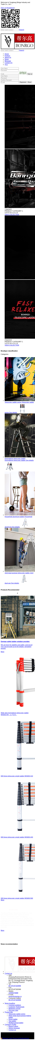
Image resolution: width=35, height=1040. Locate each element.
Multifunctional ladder (16, 1023)
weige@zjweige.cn (15, 996)
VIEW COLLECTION (12, 214)
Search (21, 30)
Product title (9, 1012)
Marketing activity (15, 1008)
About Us (8, 57)
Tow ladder (12, 1021)
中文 (6, 64)
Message (8, 61)
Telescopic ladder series (17, 1014)
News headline (10, 1003)
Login (10, 1038)
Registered (10, 8)
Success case (13, 1010)
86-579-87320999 (15, 986)
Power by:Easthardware (21, 1038)
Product (7, 55)
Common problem (15, 1005)
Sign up (3, 8)
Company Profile (10, 1024)
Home (7, 54)
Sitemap (5, 1038)
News (7, 59)
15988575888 (13, 993)
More (2, 900)
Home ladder (13, 1019)
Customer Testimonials (16, 1007)
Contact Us (8, 63)
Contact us (8, 973)
